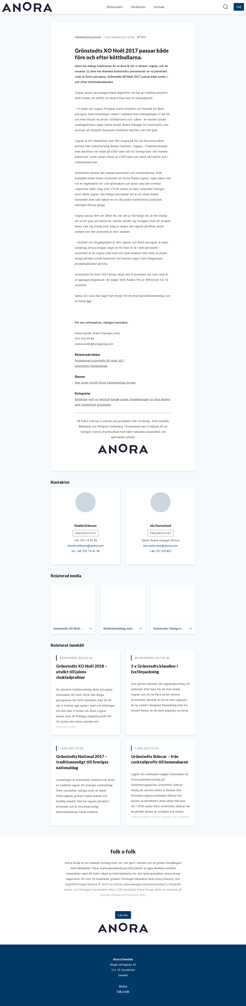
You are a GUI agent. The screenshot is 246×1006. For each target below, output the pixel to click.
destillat (104, 399)
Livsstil (93, 382)
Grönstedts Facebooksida (91, 366)
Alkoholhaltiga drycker (121, 382)
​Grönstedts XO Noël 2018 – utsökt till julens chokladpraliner (81, 672)
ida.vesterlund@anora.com (160, 546)
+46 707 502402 (160, 551)
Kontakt (159, 7)
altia (157, 399)
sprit (77, 405)
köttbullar (81, 399)
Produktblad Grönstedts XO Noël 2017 (100, 360)
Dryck (102, 382)
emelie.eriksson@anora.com (85, 546)
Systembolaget (139, 399)
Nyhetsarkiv (115, 7)
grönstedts (104, 405)
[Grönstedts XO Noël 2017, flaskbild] (73, 603)
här (89, 301)
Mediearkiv (138, 7)
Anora (123, 986)
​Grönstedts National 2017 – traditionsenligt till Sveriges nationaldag (82, 762)
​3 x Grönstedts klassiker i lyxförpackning (154, 669)
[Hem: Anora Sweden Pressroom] (27, 7)
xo (96, 399)
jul (151, 399)
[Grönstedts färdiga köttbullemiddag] (173, 603)
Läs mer (123, 915)
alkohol (165, 399)
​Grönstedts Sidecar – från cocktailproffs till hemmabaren (159, 759)
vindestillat (88, 405)
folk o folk (123, 991)
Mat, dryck (81, 382)
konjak (115, 399)
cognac (124, 399)
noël (91, 399)
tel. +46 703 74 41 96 (85, 551)
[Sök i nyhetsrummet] (225, 7)
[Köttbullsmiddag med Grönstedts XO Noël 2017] (123, 603)
